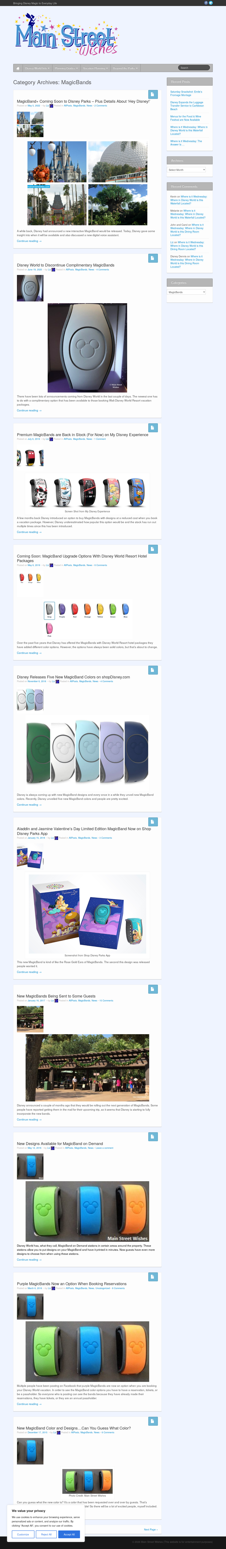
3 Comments (105, 837)
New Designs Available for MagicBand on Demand (60, 1143)
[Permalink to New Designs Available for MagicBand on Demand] (30, 1166)
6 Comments (100, 565)
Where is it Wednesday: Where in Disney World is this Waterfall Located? (189, 130)
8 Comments (118, 1288)
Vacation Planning (94, 68)
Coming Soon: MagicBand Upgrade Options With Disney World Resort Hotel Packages (82, 558)
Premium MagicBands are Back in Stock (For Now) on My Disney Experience (82, 434)
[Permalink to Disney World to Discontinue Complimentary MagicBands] (30, 288)
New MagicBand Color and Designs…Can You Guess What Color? (74, 1428)
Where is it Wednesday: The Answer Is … (186, 142)
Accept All (69, 1534)
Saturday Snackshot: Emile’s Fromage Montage (186, 93)
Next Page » (151, 1529)
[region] (46, 1523)
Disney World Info (36, 68)
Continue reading (29, 241)
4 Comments (102, 269)
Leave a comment (104, 1147)
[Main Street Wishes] (67, 34)
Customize (23, 1534)
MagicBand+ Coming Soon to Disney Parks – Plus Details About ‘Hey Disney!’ (83, 101)
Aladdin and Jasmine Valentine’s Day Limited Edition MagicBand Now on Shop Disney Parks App (84, 831)
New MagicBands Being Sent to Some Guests (56, 996)
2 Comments (100, 105)
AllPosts (68, 105)
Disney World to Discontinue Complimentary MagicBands (65, 265)
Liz (47, 105)
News (89, 105)
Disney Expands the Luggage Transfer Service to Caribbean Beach (187, 105)
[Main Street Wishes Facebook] (206, 3)
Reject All (46, 1534)
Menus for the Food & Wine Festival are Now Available (185, 118)
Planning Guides (65, 68)
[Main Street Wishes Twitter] (211, 3)
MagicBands (79, 105)
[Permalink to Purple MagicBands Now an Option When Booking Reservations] (30, 1306)
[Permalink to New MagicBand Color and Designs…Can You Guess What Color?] (30, 1451)
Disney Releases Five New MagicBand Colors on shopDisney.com (73, 676)
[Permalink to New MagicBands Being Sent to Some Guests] (30, 1019)
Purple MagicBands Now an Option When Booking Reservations (72, 1283)
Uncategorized (103, 1288)
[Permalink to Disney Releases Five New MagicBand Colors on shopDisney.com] (30, 700)
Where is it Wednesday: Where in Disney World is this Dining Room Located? (187, 230)
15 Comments (106, 1000)
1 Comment (100, 439)
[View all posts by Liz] (51, 105)
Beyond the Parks (124, 68)
